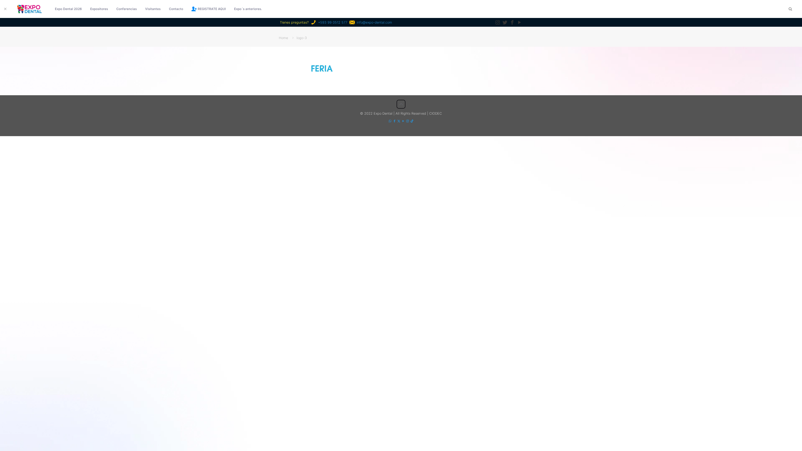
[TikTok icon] (412, 121)
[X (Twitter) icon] (398, 121)
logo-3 (302, 38)
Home (283, 38)
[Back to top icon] (401, 104)
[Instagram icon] (407, 121)
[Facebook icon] (394, 121)
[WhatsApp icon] (390, 121)
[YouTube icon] (403, 121)
